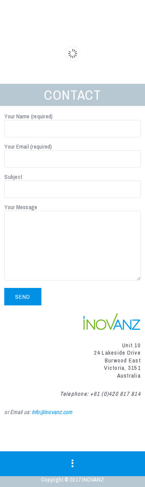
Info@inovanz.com (52, 412)
